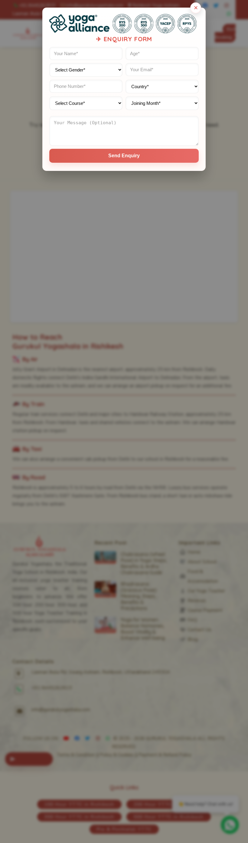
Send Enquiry (124, 155)
